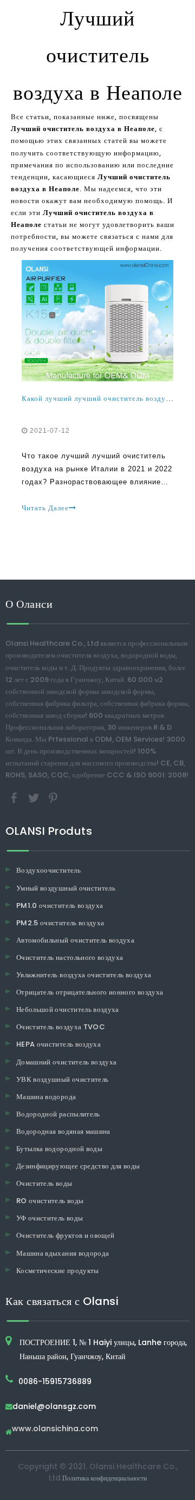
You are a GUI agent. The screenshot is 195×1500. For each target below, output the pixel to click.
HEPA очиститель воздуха (58, 1044)
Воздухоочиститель (48, 870)
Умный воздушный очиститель (65, 888)
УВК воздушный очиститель (62, 1079)
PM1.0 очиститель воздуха (59, 905)
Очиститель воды (44, 1183)
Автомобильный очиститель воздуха (75, 940)
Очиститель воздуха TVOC (60, 1027)
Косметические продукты (57, 1270)
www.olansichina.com (55, 1429)
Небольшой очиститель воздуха (67, 1009)
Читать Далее (45, 508)
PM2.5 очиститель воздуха (60, 923)
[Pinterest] (53, 797)
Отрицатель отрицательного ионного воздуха (89, 992)
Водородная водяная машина (63, 1131)
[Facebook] (15, 797)
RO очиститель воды (49, 1201)
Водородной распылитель (58, 1114)
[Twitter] (34, 797)
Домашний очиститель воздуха (66, 1062)
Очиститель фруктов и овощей (65, 1235)
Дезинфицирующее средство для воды (78, 1166)
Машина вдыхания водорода (62, 1253)
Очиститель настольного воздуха (69, 957)
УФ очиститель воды (49, 1218)
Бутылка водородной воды (59, 1149)
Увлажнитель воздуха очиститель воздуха (83, 975)
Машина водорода (46, 1097)
